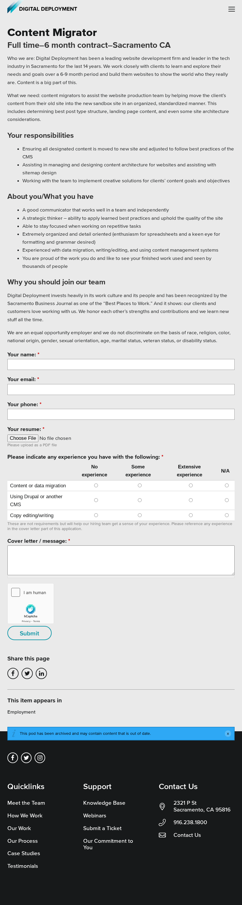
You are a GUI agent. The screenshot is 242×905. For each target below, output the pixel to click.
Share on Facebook (13, 673)
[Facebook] (12, 757)
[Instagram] (40, 757)
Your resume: (26, 429)
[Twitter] (26, 757)
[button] (232, 9)
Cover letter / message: (38, 541)
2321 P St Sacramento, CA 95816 (202, 806)
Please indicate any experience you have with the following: (85, 457)
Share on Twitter (27, 673)
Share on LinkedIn (41, 673)
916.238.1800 (190, 822)
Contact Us (187, 835)
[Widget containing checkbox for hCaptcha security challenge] (30, 603)
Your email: (23, 379)
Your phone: (24, 404)
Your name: (23, 354)
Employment (21, 711)
